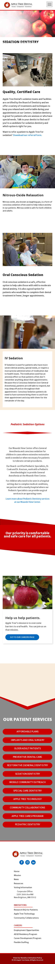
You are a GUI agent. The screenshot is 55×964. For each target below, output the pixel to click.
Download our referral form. (27, 135)
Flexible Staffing (21, 942)
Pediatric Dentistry (27, 824)
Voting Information (23, 887)
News (16, 879)
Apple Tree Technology (24, 914)
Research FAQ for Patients (26, 910)
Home (16, 871)
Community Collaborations (26, 918)
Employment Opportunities (26, 930)
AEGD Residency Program (25, 934)
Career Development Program (27, 938)
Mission (17, 875)
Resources (18, 883)
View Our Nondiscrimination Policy (27, 958)
